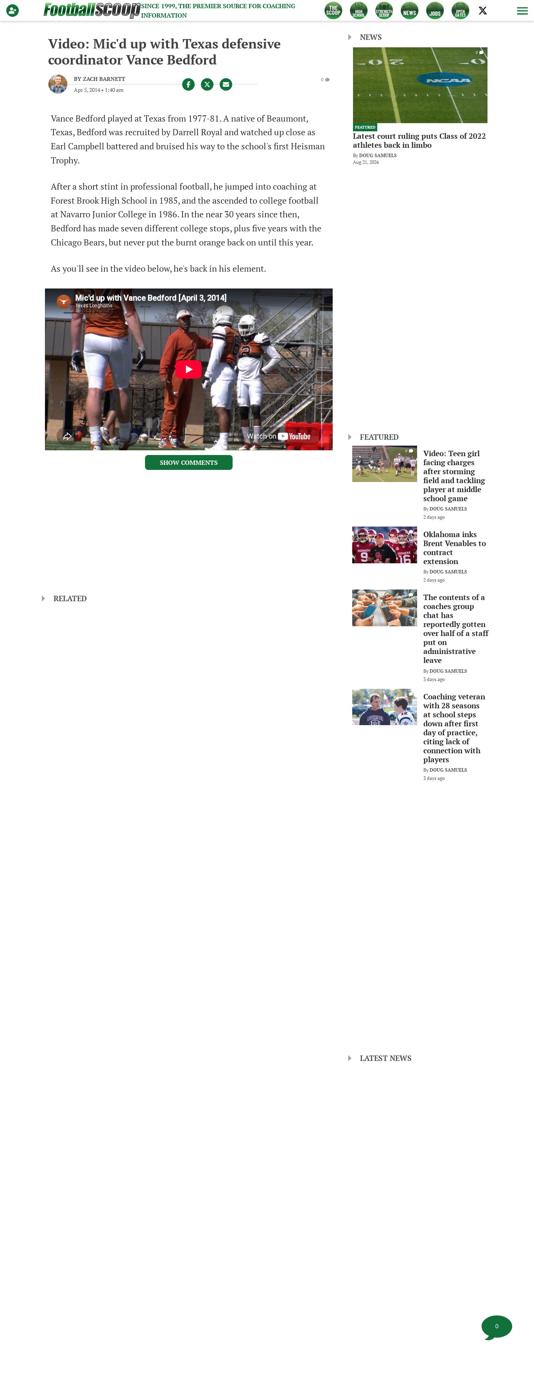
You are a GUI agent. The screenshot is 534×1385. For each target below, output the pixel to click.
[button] (521, 11)
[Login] (14, 10)
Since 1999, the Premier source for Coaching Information (218, 11)
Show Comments (189, 462)
